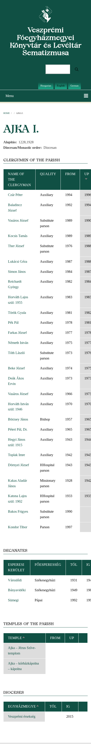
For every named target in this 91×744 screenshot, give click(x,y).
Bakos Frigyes (18, 511)
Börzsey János (18, 419)
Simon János (17, 271)
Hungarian (45, 85)
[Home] (45, 14)
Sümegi (13, 600)
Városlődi (15, 580)
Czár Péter (15, 195)
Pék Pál (13, 322)
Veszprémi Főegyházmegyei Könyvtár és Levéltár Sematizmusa (46, 41)
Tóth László (16, 353)
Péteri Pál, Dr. (17, 429)
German (74, 85)
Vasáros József (18, 220)
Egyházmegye (23, 706)
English (61, 85)
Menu (10, 96)
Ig (68, 706)
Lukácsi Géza (17, 261)
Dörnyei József (18, 465)
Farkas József (17, 332)
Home (6, 113)
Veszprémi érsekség (21, 716)
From (70, 174)
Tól (73, 564)
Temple (16, 638)
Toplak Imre (16, 455)
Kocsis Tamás (17, 236)
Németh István (18, 343)
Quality (48, 174)
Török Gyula (17, 312)
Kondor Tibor (17, 527)
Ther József (16, 246)
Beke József (16, 368)
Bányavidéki (17, 590)
